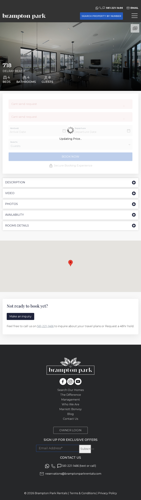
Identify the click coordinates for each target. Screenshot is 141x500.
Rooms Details (17, 225)
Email (134, 8)
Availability (14, 214)
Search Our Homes (70, 390)
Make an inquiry (20, 316)
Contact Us (70, 418)
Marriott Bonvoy (70, 409)
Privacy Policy (107, 493)
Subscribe (85, 448)
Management (70, 399)
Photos (11, 204)
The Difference (70, 394)
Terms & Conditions (82, 493)
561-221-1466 (114, 8)
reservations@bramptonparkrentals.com (73, 473)
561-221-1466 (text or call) (79, 465)
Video (9, 193)
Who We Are (70, 404)
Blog (70, 414)
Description (15, 182)
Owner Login (70, 430)
